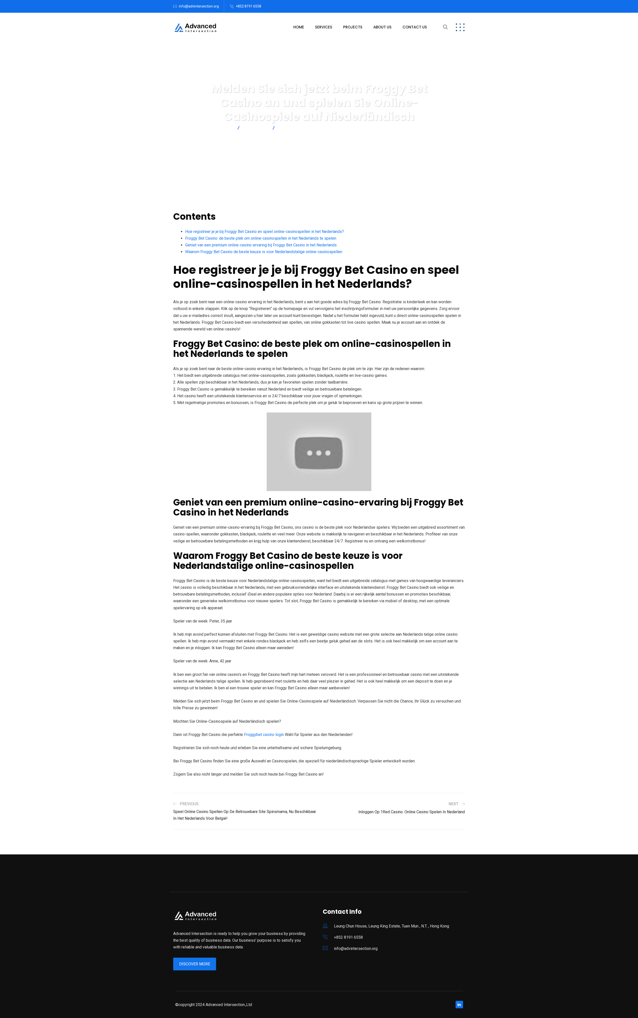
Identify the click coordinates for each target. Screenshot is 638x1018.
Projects (352, 27)
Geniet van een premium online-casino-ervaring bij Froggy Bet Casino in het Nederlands (261, 245)
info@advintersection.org (199, 6)
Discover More (194, 964)
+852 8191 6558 (248, 6)
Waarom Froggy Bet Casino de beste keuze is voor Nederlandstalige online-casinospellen (263, 251)
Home (298, 27)
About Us (382, 27)
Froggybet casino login (264, 734)
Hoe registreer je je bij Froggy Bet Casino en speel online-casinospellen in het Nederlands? (264, 231)
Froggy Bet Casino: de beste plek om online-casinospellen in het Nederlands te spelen (260, 238)
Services (323, 27)
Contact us (414, 27)
